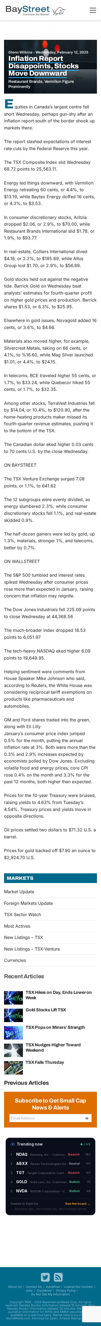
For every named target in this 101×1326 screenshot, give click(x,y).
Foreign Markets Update (28, 903)
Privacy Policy (66, 1290)
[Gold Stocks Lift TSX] (13, 1014)
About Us (15, 1287)
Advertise (53, 1287)
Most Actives (17, 926)
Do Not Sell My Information (50, 1294)
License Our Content (78, 1287)
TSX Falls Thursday (45, 1062)
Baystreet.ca (51, 1302)
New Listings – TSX (23, 937)
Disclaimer (44, 1290)
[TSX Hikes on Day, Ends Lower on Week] (13, 997)
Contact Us (34, 1287)
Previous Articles (26, 1083)
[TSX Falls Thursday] (13, 1067)
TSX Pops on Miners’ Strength (55, 1027)
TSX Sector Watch (22, 914)
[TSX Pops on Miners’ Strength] (13, 1032)
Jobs (29, 1290)
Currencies (15, 960)
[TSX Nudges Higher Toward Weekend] (13, 1049)
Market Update (19, 891)
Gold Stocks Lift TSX (46, 1010)
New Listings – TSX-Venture (32, 949)
